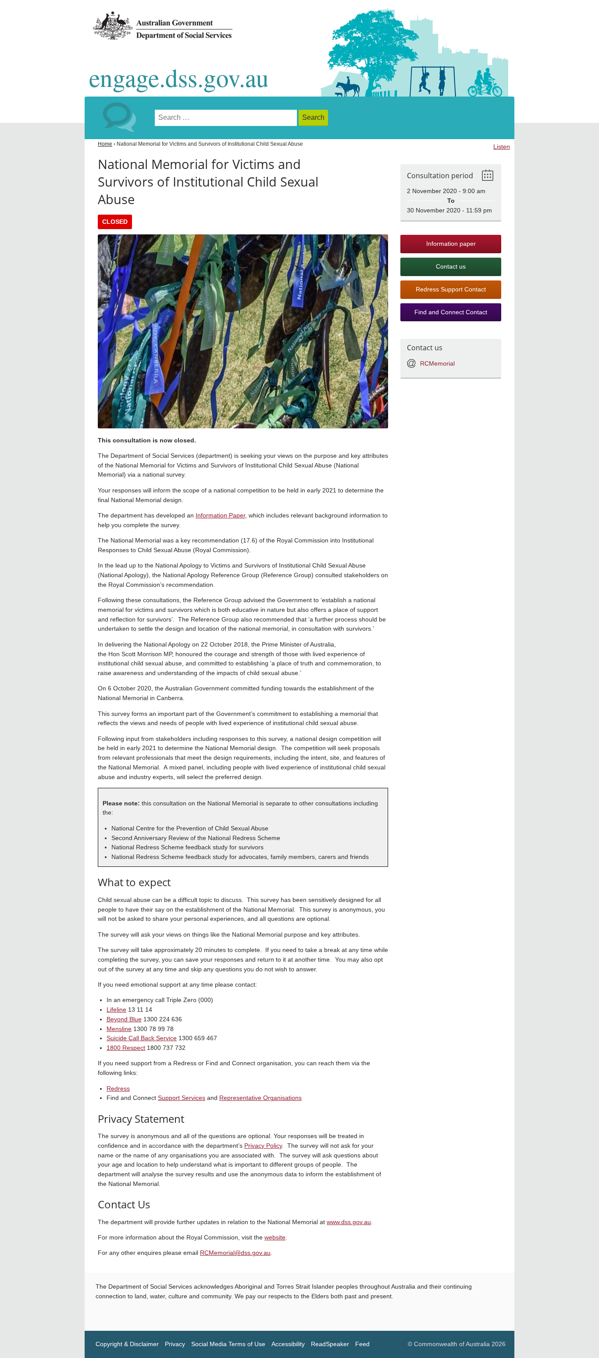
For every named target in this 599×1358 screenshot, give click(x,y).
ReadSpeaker (330, 1344)
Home (105, 144)
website (274, 1237)
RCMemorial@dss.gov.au (235, 1253)
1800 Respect (126, 1048)
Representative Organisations (260, 1098)
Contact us (451, 266)
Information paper (451, 244)
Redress (118, 1088)
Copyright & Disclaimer (127, 1344)
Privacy (175, 1344)
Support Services (181, 1098)
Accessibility (288, 1344)
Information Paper (220, 515)
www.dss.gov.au (349, 1222)
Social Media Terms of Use (228, 1344)
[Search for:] (227, 118)
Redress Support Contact (451, 289)
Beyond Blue (124, 1019)
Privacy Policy (263, 1145)
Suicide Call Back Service (142, 1038)
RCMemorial (437, 363)
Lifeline (116, 1009)
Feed (362, 1344)
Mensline (119, 1029)
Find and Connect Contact (450, 312)
